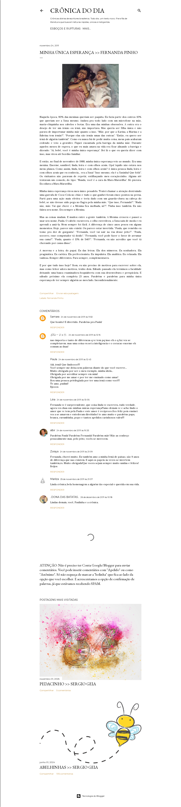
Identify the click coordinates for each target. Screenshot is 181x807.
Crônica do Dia (77, 10)
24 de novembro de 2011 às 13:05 (73, 399)
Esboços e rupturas (65, 28)
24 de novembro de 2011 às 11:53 (77, 316)
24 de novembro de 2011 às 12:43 (75, 359)
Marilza (54, 479)
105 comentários (64, 773)
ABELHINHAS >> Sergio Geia (69, 767)
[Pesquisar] (139, 9)
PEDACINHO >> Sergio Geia (68, 684)
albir (52, 430)
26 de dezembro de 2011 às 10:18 (96, 497)
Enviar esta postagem (67, 293)
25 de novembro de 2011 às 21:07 (76, 479)
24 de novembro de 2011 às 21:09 (76, 451)
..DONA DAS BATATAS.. (64, 497)
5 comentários (63, 690)
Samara (54, 316)
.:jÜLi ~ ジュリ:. (58, 334)
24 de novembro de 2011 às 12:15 (84, 334)
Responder (57, 327)
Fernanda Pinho (55, 298)
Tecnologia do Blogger (93, 796)
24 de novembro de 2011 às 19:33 (73, 430)
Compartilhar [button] (47, 293)
